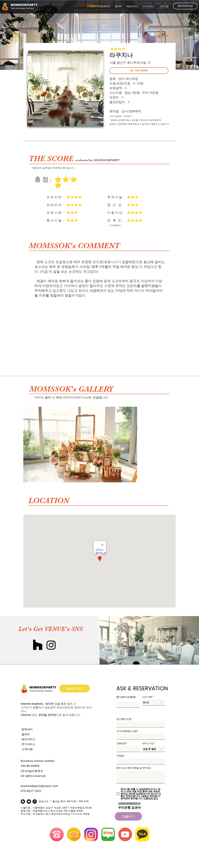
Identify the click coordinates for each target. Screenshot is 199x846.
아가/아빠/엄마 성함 (127, 731)
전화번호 (121, 743)
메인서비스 (28, 739)
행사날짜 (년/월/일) (126, 697)
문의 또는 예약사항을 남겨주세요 (133, 768)
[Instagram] (51, 645)
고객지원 (27, 749)
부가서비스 (28, 744)
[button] (132, 6)
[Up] (184, 808)
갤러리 (25, 734)
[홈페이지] (38, 645)
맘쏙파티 (27, 729)
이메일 (120, 756)
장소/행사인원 (123, 719)
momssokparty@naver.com (39, 786)
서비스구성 (148, 743)
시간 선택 (147, 697)
